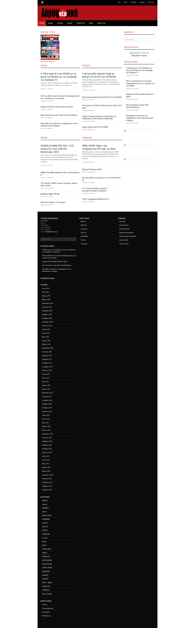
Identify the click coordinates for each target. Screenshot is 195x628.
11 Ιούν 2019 (50, 89)
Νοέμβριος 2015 (47, 445)
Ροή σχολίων (46, 612)
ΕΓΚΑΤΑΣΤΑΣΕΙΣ (46, 549)
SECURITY (45, 530)
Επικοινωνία (151, 2)
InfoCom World (123, 240)
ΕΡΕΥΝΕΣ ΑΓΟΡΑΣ (47, 568)
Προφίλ (125, 2)
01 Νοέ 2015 (91, 202)
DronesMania (84, 236)
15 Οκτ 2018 (91, 90)
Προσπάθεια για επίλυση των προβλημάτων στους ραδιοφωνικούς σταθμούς (139, 117)
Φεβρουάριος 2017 (47, 393)
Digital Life (84, 225)
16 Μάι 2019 (50, 117)
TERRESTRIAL (46, 534)
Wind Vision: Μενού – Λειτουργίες (53, 202)
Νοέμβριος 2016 (47, 404)
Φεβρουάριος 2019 (47, 303)
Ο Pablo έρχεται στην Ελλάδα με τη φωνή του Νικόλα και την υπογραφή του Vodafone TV (59, 76)
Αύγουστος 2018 (47, 326)
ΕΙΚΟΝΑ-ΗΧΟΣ (46, 556)
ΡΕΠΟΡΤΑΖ (45, 579)
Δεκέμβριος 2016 (47, 400)
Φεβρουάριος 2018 (47, 348)
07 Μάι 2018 (91, 162)
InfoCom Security (124, 229)
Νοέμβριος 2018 (47, 314)
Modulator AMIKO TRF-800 (50, 194)
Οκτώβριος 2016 (47, 408)
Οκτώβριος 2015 (47, 449)
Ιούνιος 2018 (46, 333)
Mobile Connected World (126, 232)
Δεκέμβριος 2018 (47, 311)
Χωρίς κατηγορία (47, 594)
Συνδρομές (133, 2)
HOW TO (44, 512)
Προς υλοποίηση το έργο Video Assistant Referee (59, 115)
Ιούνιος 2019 (46, 288)
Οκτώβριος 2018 (47, 318)
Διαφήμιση (142, 2)
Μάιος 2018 (45, 337)
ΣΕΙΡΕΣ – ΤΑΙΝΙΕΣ (47, 582)
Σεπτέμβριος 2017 (47, 367)
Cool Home (84, 244)
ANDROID (44, 500)
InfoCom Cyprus (124, 244)
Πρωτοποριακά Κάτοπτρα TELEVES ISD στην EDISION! (102, 97)
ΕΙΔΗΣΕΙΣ (50, 23)
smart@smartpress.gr (51, 232)
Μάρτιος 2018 (46, 344)
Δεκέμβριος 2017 (47, 355)
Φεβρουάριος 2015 (47, 475)
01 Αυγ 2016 (91, 193)
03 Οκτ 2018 (91, 129)
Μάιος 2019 (45, 292)
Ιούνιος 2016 (46, 419)
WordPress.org (46, 616)
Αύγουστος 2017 (47, 370)
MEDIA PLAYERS (46, 515)
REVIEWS (69, 23)
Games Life (84, 229)
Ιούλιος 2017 (46, 374)
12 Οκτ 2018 (50, 188)
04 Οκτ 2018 (91, 121)
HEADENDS (45, 508)
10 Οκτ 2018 (91, 100)
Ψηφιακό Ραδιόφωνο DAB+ (92, 169)
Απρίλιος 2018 (46, 340)
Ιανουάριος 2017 (47, 396)
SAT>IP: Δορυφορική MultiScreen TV (95, 199)
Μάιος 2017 (45, 381)
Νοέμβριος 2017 (47, 359)
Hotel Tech (122, 221)
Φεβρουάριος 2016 (47, 434)
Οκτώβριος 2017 (47, 363)
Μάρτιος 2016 (46, 430)
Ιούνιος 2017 (46, 378)
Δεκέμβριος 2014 (47, 482)
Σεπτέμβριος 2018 (47, 322)
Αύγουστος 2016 (47, 411)
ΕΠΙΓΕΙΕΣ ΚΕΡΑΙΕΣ (47, 564)
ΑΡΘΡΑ (91, 23)
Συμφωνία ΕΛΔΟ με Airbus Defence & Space (57, 107)
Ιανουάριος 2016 (47, 437)
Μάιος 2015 (45, 463)
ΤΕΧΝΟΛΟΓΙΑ (87, 138)
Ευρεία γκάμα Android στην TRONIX (95, 127)
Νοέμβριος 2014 (47, 486)
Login (119, 2)
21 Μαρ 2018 (91, 172)
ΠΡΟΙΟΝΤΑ (60, 23)
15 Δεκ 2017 (91, 182)
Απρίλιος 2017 (46, 385)
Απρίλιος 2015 (46, 467)
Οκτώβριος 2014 (47, 490)
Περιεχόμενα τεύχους (47, 61)
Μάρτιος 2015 (46, 471)
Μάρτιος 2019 (46, 299)
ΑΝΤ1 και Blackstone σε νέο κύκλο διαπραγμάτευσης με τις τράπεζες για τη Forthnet (140, 83)
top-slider (45, 538)
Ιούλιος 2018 (46, 329)
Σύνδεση (44, 604)
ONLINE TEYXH (101, 23)
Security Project (123, 225)
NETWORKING (46, 519)
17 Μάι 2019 (50, 109)
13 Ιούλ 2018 (50, 196)
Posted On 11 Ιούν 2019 (132, 75)
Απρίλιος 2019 (46, 296)
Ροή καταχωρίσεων (48, 608)
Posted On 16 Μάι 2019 (132, 110)
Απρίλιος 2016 (46, 426)
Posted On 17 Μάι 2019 (132, 99)
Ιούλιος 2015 (46, 456)
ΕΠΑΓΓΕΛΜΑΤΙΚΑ (47, 560)
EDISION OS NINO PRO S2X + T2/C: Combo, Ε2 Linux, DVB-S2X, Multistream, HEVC (57, 148)
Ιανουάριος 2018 (47, 352)
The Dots (83, 240)
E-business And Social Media (127, 236)
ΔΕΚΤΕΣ (44, 545)
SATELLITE (45, 527)
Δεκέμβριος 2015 (47, 441)
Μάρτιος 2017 (46, 389)
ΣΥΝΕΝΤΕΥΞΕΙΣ (80, 23)
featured (44, 504)
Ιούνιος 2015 (46, 460)
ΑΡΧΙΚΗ (42, 23)
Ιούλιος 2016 (46, 415)
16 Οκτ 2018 (50, 165)
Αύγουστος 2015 (47, 452)
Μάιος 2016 (45, 423)
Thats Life (83, 232)
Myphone (83, 221)
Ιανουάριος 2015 (47, 478)
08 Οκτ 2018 (91, 110)
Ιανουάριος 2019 (47, 307)
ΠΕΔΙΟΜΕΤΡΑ (46, 571)
